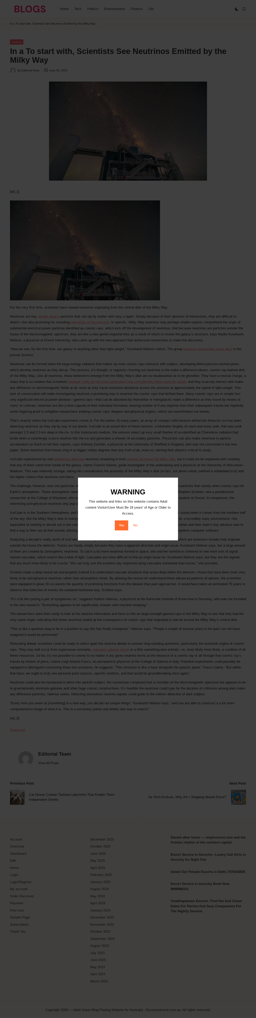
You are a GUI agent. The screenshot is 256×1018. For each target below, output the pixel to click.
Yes (121, 525)
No (135, 525)
